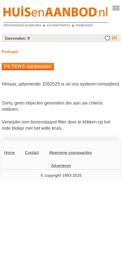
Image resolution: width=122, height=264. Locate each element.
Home (9, 152)
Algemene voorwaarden (70, 152)
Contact (32, 152)
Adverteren (61, 165)
